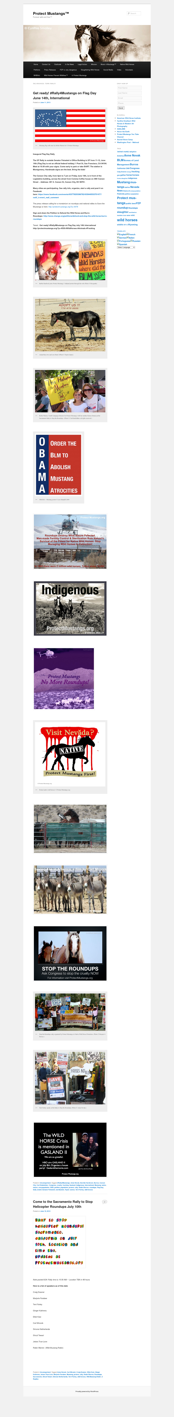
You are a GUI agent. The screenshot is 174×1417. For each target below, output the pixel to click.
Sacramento (37, 1377)
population (64, 1187)
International (89, 1185)
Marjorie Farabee (60, 1374)
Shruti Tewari (47, 1377)
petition (57, 1187)
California (121, 168)
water (129, 215)
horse (129, 174)
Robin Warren (84, 1187)
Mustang (98, 1185)
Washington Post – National (128, 142)
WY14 (126, 225)
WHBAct (37, 75)
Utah (124, 215)
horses (135, 174)
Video (119, 70)
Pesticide (120, 194)
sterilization (60, 1190)
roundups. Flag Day (96, 1187)
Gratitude (57, 64)
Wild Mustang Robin (93, 1377)
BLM (120, 160)
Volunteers (129, 70)
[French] (130, 234)
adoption (132, 151)
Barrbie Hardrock (86, 1183)
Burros (96, 1183)
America (120, 156)
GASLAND (121, 129)
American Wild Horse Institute (129, 118)
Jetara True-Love (47, 1374)
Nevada (134, 187)
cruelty (59, 1185)
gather (123, 175)
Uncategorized (45, 1183)
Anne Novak (75, 1183)
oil (129, 191)
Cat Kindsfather (42, 1185)
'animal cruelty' (123, 151)
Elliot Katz (90, 1372)
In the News (69, 64)
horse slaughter (122, 178)
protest (71, 1187)
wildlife (120, 224)
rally (76, 1187)
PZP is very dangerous (68, 70)
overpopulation (43, 1187)
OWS (52, 1187)
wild (133, 215)
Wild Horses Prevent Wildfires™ (56, 75)
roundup (122, 207)
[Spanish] (122, 244)
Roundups (98, 1374)
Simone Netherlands (60, 1377)
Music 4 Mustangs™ (108, 64)
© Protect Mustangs (79, 75)
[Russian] (135, 241)
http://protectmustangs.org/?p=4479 (63, 206)
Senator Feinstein (48, 1190)
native (104, 1185)
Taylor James (70, 1190)
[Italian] (131, 237)
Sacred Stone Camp (125, 139)
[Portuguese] (123, 241)
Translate (121, 231)
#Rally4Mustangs (63, 1183)
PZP (138, 203)
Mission (94, 64)
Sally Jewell (37, 1190)
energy (129, 172)
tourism (120, 215)
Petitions (37, 70)
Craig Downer (81, 1372)
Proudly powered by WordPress (87, 1391)
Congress (52, 1185)
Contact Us (46, 64)
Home (36, 64)
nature (35, 1187)
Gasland (72, 1185)
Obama (125, 191)
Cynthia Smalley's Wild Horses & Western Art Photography (126, 123)
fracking (66, 1185)
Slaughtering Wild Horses (90, 70)
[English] (121, 234)
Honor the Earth (123, 131)
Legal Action (82, 64)
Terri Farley (80, 1190)
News (120, 190)
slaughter (123, 212)
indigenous (80, 1185)
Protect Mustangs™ (51, 13)
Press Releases (50, 70)
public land (131, 203)
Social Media (108, 70)
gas (118, 175)
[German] (122, 237)
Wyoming (133, 224)
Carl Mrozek (71, 1372)
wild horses (89, 1190)
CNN (127, 168)
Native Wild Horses (127, 64)
